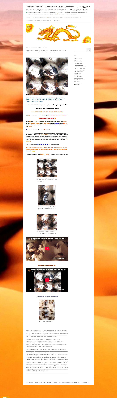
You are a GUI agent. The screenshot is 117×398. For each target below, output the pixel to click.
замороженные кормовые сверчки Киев (47, 356)
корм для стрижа (45, 357)
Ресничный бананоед (78, 78)
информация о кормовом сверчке (33, 330)
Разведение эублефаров (80, 70)
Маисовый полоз (77, 81)
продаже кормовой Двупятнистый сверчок (44, 133)
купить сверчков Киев (62, 365)
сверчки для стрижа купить (37, 369)
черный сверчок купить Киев (42, 370)
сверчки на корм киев (52, 334)
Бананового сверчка (61, 134)
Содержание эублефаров (80, 66)
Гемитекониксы (77, 73)
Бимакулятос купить (61, 133)
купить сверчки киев (37, 365)
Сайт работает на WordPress (82, 382)
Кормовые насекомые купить (36, 105)
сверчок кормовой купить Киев (35, 336)
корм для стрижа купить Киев (55, 357)
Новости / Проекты (79, 65)
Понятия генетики (78, 61)
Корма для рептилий (78, 83)
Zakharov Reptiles (48, 349)
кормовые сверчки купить (51, 331)
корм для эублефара (34, 359)
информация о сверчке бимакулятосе (49, 330)
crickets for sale (59, 349)
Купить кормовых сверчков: (33, 154)
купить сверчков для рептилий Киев (49, 365)
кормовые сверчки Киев (58, 362)
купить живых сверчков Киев (53, 364)
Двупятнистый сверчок (31, 134)
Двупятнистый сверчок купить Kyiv (47, 108)
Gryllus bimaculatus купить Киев (41, 351)
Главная (28, 17)
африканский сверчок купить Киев (49, 336)
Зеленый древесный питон (79, 79)
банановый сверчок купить (47, 352)
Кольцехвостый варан (78, 71)
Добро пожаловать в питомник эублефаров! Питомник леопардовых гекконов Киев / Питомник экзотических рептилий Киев (51, 382)
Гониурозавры (77, 74)
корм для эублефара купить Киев (58, 359)
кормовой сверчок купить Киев (37, 360)
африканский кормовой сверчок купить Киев (58, 351)
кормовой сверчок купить (54, 333)
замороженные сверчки (42, 144)
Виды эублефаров (78, 60)
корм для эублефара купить (45, 359)
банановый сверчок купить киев (60, 352)
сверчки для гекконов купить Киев (45, 367)
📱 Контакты (57, 20)
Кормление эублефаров (80, 68)
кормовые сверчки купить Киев (38, 331)
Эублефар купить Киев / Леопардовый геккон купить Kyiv (38, 20)
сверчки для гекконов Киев (42, 333)
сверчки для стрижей (47, 369)
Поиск (75, 47)
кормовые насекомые (48, 360)
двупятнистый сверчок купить (32, 354)
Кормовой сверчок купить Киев (58, 105)
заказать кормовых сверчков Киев (39, 334)
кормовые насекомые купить (46, 362)
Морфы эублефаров (79, 63)
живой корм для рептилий (60, 354)
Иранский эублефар (78, 76)
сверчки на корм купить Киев (58, 369)
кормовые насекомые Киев (34, 362)
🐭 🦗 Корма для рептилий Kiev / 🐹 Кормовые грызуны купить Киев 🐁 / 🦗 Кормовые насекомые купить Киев (56, 17)
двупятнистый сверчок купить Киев (46, 354)
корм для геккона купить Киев (34, 357)
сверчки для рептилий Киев (58, 367)
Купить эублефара (78, 58)
